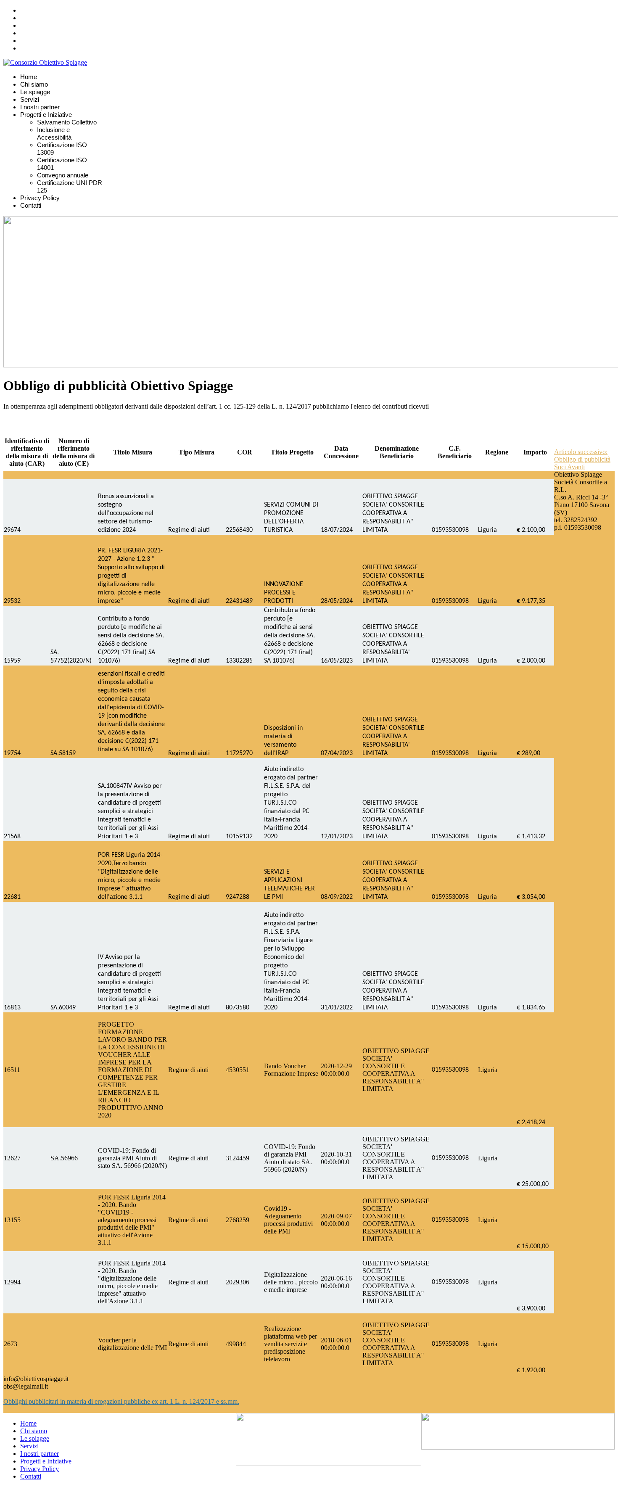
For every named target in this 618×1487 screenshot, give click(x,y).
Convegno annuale (62, 175)
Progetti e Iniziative (46, 114)
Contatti (30, 205)
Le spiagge (35, 91)
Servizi (29, 99)
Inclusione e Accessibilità (54, 133)
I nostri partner (40, 107)
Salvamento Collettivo (67, 122)
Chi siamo (34, 84)
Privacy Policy (40, 197)
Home (28, 76)
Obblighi (16, 1401)
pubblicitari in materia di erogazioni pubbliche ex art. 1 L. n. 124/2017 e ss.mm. (134, 1401)
